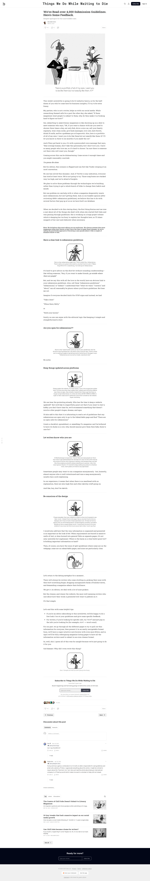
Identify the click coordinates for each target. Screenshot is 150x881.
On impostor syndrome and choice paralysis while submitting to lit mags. (65, 806)
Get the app (83, 873)
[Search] (125, 3)
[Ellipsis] (105, 743)
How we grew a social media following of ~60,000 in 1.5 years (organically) (66, 820)
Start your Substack (70, 873)
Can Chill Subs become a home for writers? (60, 829)
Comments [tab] (47, 727)
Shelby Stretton (54, 822)
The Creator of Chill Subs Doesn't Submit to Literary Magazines (64, 802)
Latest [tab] (50, 796)
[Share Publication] (128, 3)
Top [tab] (45, 796)
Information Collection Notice (74, 696)
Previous (50, 715)
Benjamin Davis (52, 21)
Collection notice (87, 868)
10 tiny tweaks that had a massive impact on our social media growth (66, 816)
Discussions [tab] (56, 796)
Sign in (144, 4)
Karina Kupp (54, 808)
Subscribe (135, 4)
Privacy (74, 868)
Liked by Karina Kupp (54, 745)
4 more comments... (49, 787)
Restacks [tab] (54, 727)
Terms (79, 868)
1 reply (51, 755)
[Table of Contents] (2, 440)
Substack (66, 877)
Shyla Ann (50, 761)
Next (101, 715)
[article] (75, 806)
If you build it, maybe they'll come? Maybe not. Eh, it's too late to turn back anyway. (65, 832)
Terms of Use (83, 694)
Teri (48, 743)
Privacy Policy (88, 696)
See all (47, 842)
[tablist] (50, 727)
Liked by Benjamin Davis (54, 763)
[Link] (41, 240)
